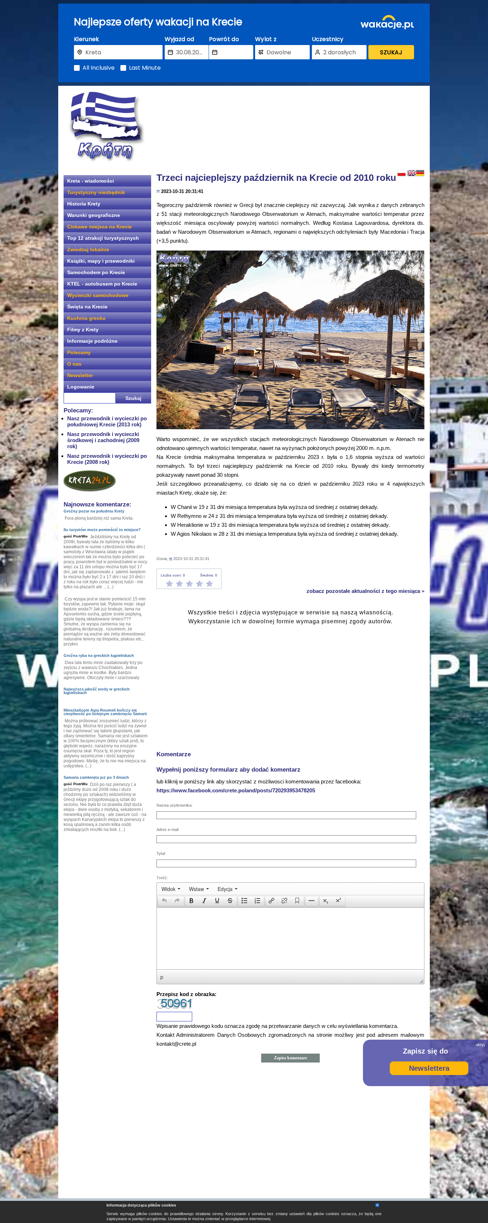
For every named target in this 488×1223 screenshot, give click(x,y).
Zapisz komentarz (290, 1057)
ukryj (480, 1045)
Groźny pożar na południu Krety (94, 511)
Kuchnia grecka (86, 318)
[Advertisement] (290, 127)
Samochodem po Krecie (96, 272)
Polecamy (79, 352)
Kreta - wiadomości (90, 181)
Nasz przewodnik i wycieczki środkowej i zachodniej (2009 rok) (103, 440)
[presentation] (171, 889)
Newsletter (80, 375)
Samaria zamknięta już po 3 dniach (96, 777)
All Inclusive (99, 68)
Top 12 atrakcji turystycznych (103, 238)
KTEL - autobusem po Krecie (102, 284)
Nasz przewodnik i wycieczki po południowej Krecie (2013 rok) (107, 421)
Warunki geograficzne (93, 215)
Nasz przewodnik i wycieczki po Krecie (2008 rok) (107, 459)
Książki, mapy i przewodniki (101, 261)
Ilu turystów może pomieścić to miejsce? (102, 529)
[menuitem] (171, 888)
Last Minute (145, 68)
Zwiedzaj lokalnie (88, 249)
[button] (164, 901)
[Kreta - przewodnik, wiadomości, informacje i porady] (106, 126)
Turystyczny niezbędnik (96, 192)
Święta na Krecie (87, 307)
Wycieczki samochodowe (98, 295)
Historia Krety (83, 204)
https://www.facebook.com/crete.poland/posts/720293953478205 (235, 790)
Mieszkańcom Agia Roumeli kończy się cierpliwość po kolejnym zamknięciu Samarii (105, 712)
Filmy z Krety (83, 329)
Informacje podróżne (92, 341)
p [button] (161, 976)
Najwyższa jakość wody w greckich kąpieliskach (97, 690)
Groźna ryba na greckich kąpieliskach (99, 655)
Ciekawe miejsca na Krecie (99, 226)
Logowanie (80, 387)
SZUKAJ (391, 52)
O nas (74, 364)
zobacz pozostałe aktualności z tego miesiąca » (365, 591)
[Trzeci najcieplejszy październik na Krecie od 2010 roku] (290, 340)
